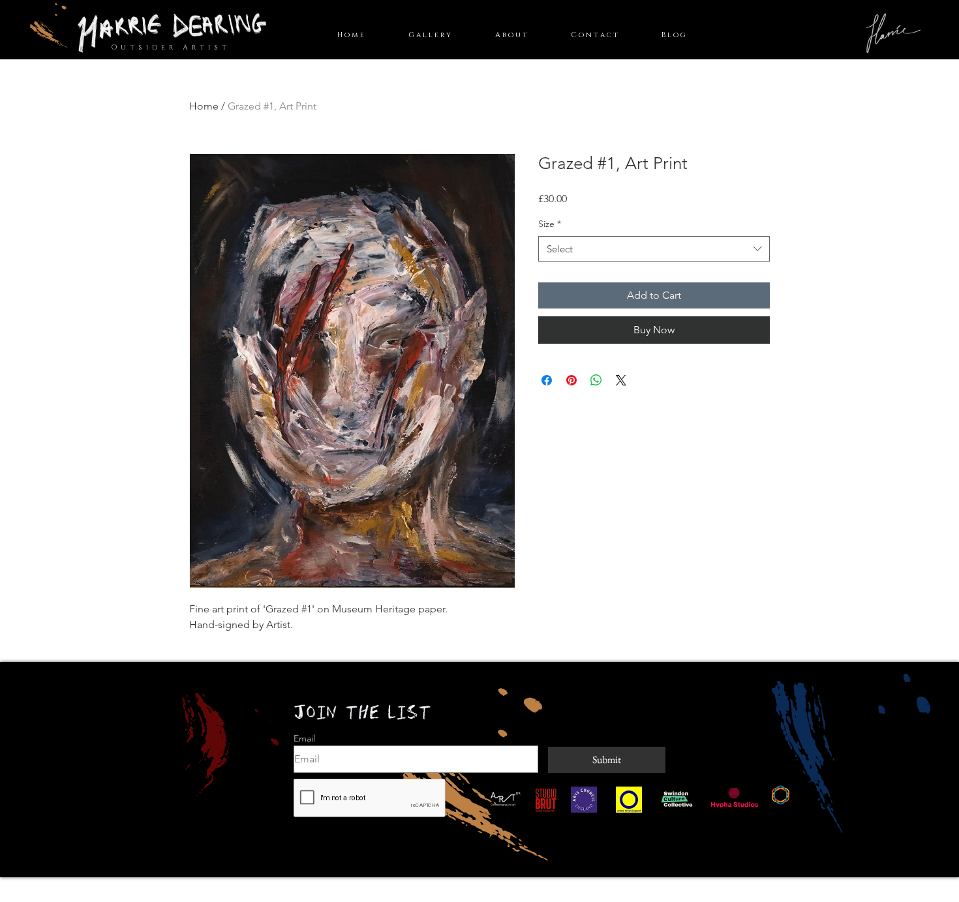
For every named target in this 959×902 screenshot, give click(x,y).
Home (204, 106)
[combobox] (654, 249)
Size (549, 224)
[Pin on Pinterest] (571, 380)
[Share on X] (621, 380)
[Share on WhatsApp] (596, 380)
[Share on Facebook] (547, 380)
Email (304, 738)
